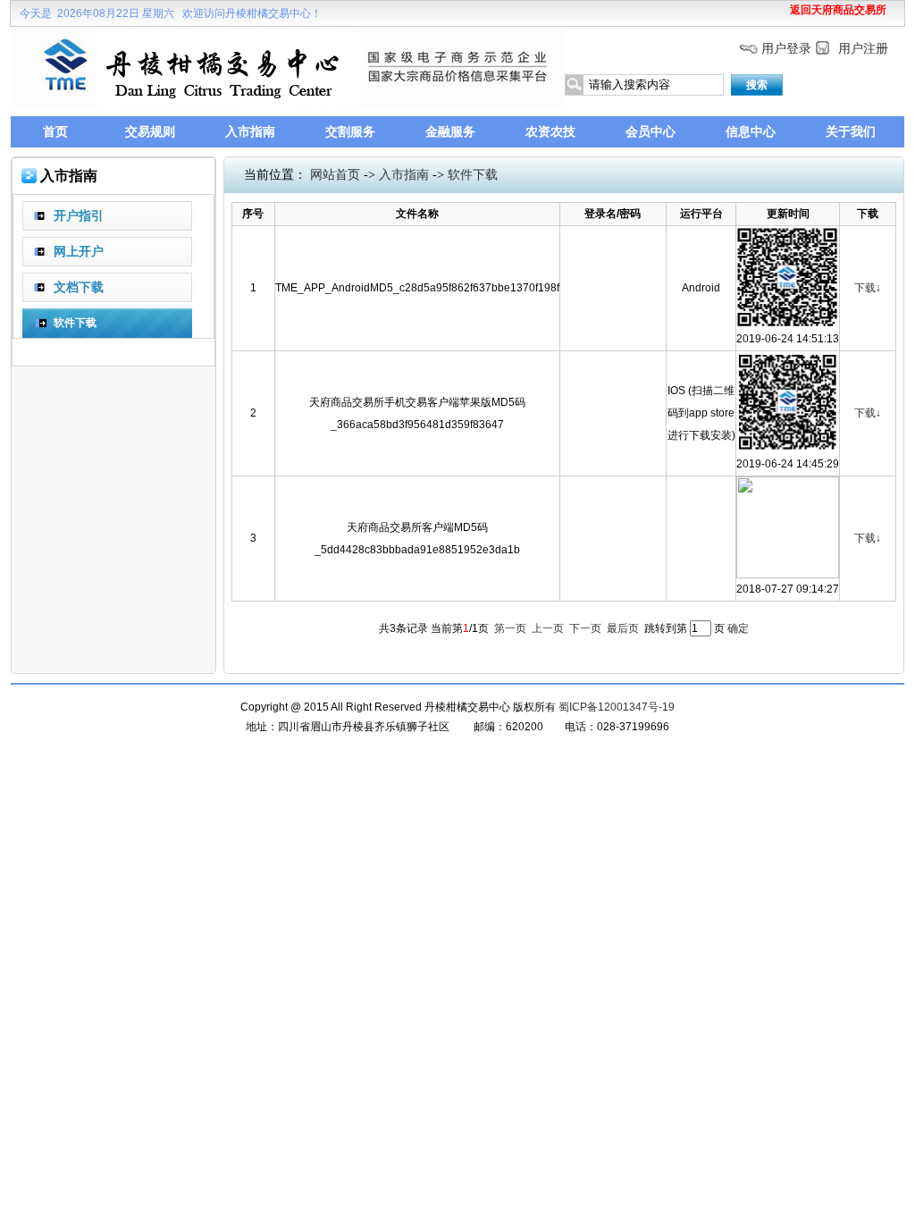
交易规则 (150, 132)
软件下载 (473, 174)
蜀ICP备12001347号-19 (616, 707)
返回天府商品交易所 (838, 10)
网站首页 (335, 174)
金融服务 (450, 132)
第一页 (510, 628)
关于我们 (851, 132)
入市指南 (250, 132)
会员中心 (650, 132)
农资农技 (550, 132)
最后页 (623, 628)
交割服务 (350, 132)
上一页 (548, 628)
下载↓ (867, 288)
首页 (55, 132)
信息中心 (751, 132)
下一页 (585, 628)
